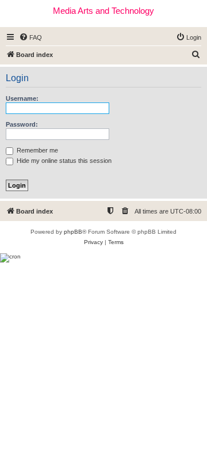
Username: (22, 98)
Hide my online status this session (63, 160)
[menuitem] (30, 37)
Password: (22, 124)
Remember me (36, 150)
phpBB (73, 232)
